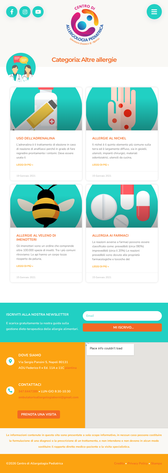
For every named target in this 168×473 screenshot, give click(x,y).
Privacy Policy (138, 463)
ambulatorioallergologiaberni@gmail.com (48, 397)
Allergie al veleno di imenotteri (36, 237)
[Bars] (154, 11)
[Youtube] (38, 11)
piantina (71, 368)
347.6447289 (28, 391)
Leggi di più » (24, 164)
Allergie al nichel (109, 138)
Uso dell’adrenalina (35, 138)
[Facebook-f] (11, 11)
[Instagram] (25, 11)
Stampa (156, 463)
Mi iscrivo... (123, 327)
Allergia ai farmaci (110, 235)
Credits (119, 463)
